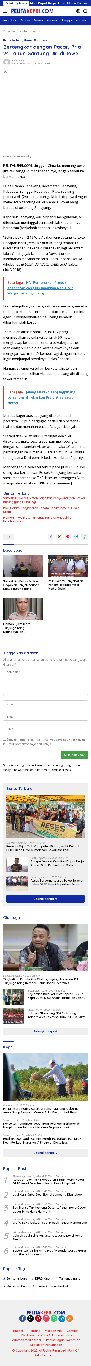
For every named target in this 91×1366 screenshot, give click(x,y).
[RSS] (69, 1318)
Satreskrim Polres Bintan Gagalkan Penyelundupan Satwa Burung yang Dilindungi (44, 500)
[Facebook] (22, 1318)
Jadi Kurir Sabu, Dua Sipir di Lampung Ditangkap (47, 1194)
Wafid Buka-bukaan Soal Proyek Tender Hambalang (50, 1223)
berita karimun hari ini (52, 1286)
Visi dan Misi (53, 1331)
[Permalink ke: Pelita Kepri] (6, 62)
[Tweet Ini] (59, 537)
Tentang (34, 1331)
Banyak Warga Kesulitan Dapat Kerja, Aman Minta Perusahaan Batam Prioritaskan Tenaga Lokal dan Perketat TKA (57, 863)
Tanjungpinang (69, 1278)
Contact (72, 1331)
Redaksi (18, 1331)
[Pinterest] (38, 1318)
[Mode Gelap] (78, 11)
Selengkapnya (44, 899)
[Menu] (6, 11)
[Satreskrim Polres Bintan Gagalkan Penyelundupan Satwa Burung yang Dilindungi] (23, 566)
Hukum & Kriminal (36, 40)
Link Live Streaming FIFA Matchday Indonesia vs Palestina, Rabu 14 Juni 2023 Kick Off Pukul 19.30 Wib (56, 1015)
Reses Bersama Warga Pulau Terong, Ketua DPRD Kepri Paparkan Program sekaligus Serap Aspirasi (57, 882)
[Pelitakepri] (31, 11)
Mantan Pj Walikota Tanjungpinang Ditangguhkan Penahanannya (38, 519)
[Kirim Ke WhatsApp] (84, 537)
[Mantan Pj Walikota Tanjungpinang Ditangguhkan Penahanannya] (23, 609)
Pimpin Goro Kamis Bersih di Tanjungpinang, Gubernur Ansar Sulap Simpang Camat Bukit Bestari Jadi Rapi (41, 1110)
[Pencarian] (85, 11)
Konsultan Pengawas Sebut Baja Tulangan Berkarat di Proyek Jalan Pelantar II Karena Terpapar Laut (41, 1125)
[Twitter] (30, 1318)
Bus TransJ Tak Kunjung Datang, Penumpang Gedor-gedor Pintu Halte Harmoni (50, 1209)
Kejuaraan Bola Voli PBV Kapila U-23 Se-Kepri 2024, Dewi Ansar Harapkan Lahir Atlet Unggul (56, 996)
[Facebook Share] (51, 537)
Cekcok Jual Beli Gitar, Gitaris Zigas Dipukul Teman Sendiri (48, 1237)
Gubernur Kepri (18, 1286)
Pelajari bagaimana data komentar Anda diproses (37, 770)
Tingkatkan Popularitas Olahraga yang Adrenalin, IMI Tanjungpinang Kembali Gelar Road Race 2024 (40, 981)
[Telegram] (61, 1318)
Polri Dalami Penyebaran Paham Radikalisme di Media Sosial (41, 510)
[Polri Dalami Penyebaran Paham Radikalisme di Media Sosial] (68, 566)
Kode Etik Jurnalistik (55, 1335)
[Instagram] (46, 1318)
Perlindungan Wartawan (63, 1340)
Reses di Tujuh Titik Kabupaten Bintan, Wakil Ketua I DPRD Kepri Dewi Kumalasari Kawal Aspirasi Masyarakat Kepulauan (42, 848)
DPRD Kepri (43, 1278)
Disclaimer (28, 1335)
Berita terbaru (12, 40)
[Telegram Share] (76, 537)
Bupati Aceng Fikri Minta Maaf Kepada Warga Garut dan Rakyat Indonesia (49, 1252)
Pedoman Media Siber (26, 1340)
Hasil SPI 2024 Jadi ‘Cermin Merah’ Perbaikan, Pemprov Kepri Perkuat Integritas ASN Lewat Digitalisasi (42, 1140)
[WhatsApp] (54, 1318)
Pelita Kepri (18, 60)
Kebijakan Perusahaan (46, 1345)
